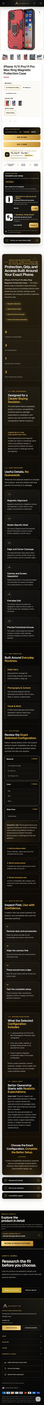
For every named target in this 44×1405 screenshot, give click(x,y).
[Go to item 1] (5, 57)
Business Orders (31, 1328)
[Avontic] (11, 1305)
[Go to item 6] (39, 57)
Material (22, 759)
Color (22, 784)
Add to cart (22, 137)
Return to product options (17, 1243)
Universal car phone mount (23, 217)
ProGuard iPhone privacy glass (24, 200)
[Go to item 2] (12, 57)
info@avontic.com (7, 1322)
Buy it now (22, 144)
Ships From (22, 809)
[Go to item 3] (19, 57)
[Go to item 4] (26, 57)
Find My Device (11, 1328)
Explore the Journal (11, 1290)
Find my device (31, 1290)
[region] (22, 29)
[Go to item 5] (32, 57)
